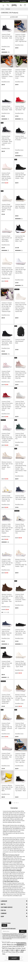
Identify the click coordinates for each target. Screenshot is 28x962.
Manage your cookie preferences (15, 944)
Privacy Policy (13, 936)
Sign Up (4, 925)
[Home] (14, 5)
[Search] (8, 5)
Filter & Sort (14, 17)
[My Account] (21, 5)
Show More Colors (6, 46)
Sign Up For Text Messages (9, 928)
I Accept (14, 958)
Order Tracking (5, 1)
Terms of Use (6, 936)
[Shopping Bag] (25, 5)
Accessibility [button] (23, 1)
